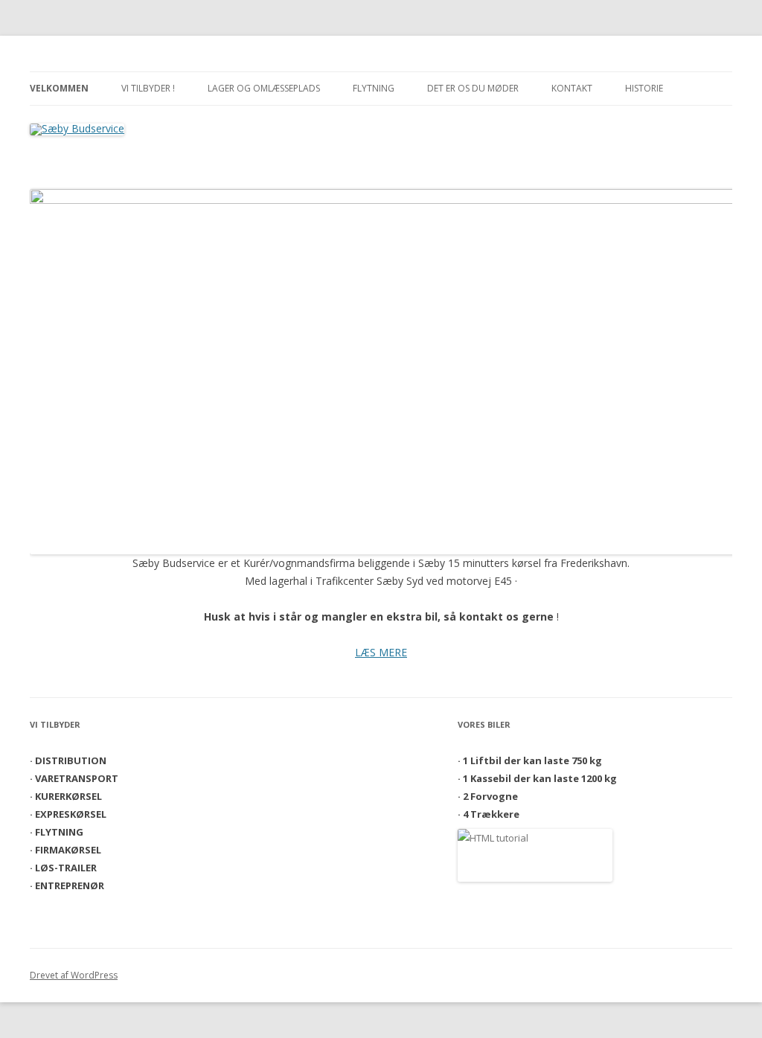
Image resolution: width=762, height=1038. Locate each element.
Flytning (373, 88)
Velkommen (59, 88)
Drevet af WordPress (74, 975)
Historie (644, 88)
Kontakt (571, 88)
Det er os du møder (473, 88)
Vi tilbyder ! (148, 88)
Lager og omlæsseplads (264, 88)
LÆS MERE (381, 652)
